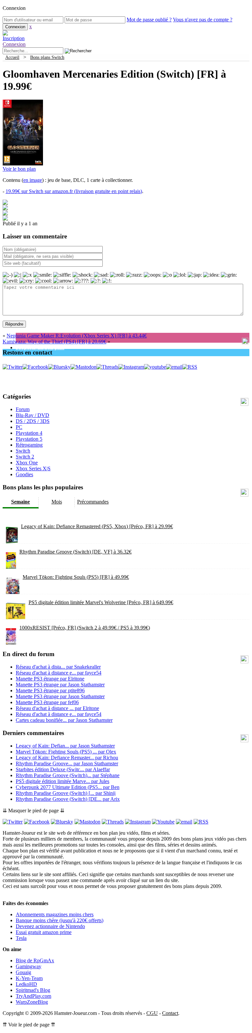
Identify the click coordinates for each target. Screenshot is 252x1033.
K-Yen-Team (29, 978)
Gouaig (23, 972)
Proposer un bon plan (40, 347)
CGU (152, 1013)
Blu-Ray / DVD (32, 415)
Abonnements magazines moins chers (55, 914)
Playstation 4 (29, 433)
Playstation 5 (29, 439)
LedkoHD (26, 984)
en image (32, 180)
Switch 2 (25, 456)
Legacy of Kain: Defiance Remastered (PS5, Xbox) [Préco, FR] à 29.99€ (97, 526)
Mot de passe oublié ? (149, 19)
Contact (170, 1013)
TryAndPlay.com (33, 996)
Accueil (12, 57)
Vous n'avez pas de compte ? (202, 19)
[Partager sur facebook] (5, 203)
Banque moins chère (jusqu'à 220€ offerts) (59, 920)
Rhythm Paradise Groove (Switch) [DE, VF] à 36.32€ (75, 551)
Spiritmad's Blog (33, 990)
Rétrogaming (29, 445)
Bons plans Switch (47, 57)
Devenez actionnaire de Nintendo (50, 926)
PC (19, 427)
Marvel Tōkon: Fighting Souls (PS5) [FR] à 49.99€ (76, 577)
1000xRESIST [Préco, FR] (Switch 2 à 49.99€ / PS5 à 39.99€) (84, 627)
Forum (23, 409)
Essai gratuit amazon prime (44, 932)
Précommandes (93, 501)
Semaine (20, 501)
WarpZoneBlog (32, 1002)
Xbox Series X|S (33, 468)
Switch (23, 451)
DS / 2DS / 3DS (33, 421)
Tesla (21, 938)
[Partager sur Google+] (5, 213)
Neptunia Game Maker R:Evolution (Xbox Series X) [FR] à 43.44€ (77, 335)
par (58, 667)
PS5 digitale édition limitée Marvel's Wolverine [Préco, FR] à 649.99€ (101, 602)
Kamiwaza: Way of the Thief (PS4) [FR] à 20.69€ (54, 341)
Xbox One (27, 462)
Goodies (24, 474)
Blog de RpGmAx (35, 960)
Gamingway (28, 966)
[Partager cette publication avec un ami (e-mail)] (5, 219)
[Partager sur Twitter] (5, 208)
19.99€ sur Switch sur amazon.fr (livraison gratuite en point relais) (74, 191)
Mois (57, 501)
